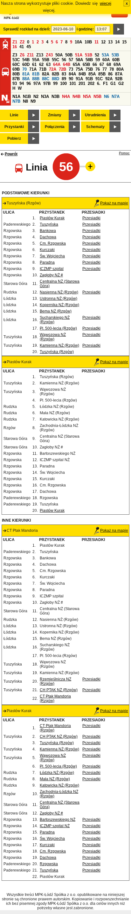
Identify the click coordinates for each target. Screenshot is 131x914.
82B (55, 74)
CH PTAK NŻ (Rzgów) (59, 690)
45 (28, 46)
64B (66, 64)
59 (97, 59)
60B (116, 59)
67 (102, 64)
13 (110, 42)
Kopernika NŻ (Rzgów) (59, 305)
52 (97, 55)
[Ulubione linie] (88, 166)
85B (102, 74)
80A (120, 69)
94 (21, 83)
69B (16, 69)
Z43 (49, 55)
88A (26, 78)
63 (48, 64)
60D (26, 64)
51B (88, 55)
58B (89, 59)
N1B (27, 96)
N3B (55, 96)
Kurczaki (47, 250)
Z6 (22, 55)
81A (26, 74)
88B (35, 78)
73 (71, 69)
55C (55, 59)
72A (52, 69)
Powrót (11, 154)
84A (72, 74)
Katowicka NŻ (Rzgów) (59, 785)
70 (24, 69)
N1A (16, 96)
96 (28, 83)
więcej (105, 3)
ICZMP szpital (52, 269)
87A (118, 74)
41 (21, 46)
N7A (116, 96)
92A (109, 78)
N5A (87, 96)
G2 (121, 83)
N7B (16, 101)
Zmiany (54, 115)
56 (64, 59)
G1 (113, 83)
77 (104, 69)
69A (117, 64)
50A (59, 55)
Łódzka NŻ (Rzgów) (57, 772)
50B (68, 55)
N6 (106, 96)
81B (35, 74)
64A (56, 64)
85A (92, 74)
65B (86, 64)
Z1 (14, 42)
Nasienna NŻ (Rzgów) (59, 292)
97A (37, 83)
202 (91, 83)
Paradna (47, 262)
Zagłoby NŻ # (51, 275)
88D (55, 78)
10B (88, 42)
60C (16, 64)
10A (78, 42)
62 (41, 64)
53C (16, 59)
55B (45, 59)
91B (89, 78)
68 (109, 64)
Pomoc (124, 153)
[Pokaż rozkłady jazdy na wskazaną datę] (118, 29)
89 (64, 78)
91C (99, 78)
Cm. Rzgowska (53, 243)
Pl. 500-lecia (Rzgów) (58, 328)
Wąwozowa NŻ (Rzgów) (53, 336)
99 (55, 83)
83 (64, 74)
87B (16, 78)
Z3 (14, 55)
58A (79, 59)
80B (16, 74)
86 (110, 74)
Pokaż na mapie (114, 203)
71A (33, 69)
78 (111, 69)
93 (14, 83)
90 (71, 78)
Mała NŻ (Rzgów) (55, 779)
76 (97, 69)
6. (98, 83)
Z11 (30, 55)
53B (115, 55)
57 (71, 59)
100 (63, 83)
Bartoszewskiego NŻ (57, 819)
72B (62, 69)
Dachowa (48, 237)
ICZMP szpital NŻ (55, 826)
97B (47, 83)
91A (79, 78)
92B (118, 78)
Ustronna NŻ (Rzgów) (58, 298)
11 (96, 42)
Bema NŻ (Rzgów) (56, 311)
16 (14, 46)
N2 (35, 96)
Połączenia (55, 127)
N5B (97, 96)
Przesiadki (91, 218)
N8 (25, 101)
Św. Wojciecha (52, 256)
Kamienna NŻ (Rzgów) (59, 345)
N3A (45, 96)
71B (42, 69)
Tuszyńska (49, 224)
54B (26, 59)
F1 (105, 83)
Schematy (95, 127)
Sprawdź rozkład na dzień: (26, 29)
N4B (76, 96)
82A (45, 74)
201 (82, 83)
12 (103, 42)
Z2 (22, 42)
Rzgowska (49, 864)
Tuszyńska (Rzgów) (57, 352)
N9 (33, 101)
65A (76, 64)
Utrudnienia (95, 115)
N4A (66, 96)
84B (82, 74)
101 (72, 83)
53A (105, 55)
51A (78, 55)
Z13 (39, 55)
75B (89, 69)
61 (34, 64)
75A (79, 69)
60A (106, 59)
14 (117, 42)
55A (35, 59)
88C (45, 78)
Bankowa (48, 231)
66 (95, 64)
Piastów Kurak (52, 218)
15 (124, 42)
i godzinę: (85, 29)
